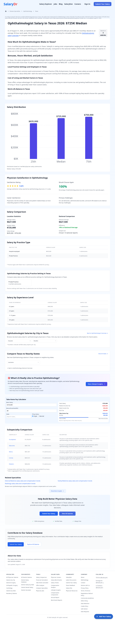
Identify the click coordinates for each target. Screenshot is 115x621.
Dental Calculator (26, 590)
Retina (11, 452)
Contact (83, 582)
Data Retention (85, 603)
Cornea (11, 458)
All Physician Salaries (12, 577)
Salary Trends (55, 582)
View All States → (103, 353)
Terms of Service (85, 591)
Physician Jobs (40, 591)
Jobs (55, 4)
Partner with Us (85, 585)
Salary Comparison (41, 577)
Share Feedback (70, 585)
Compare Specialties (42, 588)
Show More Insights (56, 491)
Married (41, 416)
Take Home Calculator (42, 582)
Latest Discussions (71, 580)
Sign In (87, 4)
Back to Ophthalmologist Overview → (97, 333)
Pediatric (11, 464)
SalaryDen (68, 4)
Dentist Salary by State (27, 584)
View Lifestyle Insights (95, 384)
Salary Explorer (45, 4)
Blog (61, 4)
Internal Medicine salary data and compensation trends (22, 481)
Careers (77, 4)
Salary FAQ (69, 588)
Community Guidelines (87, 598)
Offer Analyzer (40, 585)
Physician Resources (71, 591)
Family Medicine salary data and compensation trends (75, 481)
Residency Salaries (11, 593)
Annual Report (55, 597)
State (7, 414)
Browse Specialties (15, 11)
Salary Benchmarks (56, 580)
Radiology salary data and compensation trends (20, 483)
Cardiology (9, 588)
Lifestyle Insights (56, 590)
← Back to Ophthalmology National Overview (19, 368)
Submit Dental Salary (27, 587)
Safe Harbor (84, 609)
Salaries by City (10, 580)
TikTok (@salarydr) (102, 578)
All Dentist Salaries (26, 577)
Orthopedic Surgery (12, 585)
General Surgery (11, 582)
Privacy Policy (84, 588)
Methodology (84, 580)
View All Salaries (67, 514)
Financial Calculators (42, 580)
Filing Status (35, 414)
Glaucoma (12, 445)
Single (35, 416)
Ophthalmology (27, 11)
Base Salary (9, 402)
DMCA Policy (84, 601)
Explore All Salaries (33, 544)
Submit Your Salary (102, 4)
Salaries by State (11, 591)
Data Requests (85, 611)
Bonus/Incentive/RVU (12, 408)
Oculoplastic (12, 439)
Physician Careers (56, 577)
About (82, 577)
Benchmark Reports (56, 600)
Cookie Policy (84, 606)
